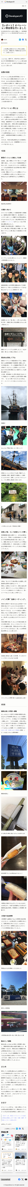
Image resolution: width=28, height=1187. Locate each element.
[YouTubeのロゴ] (26, 1179)
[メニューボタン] (2, 1)
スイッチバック (9, 222)
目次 (23, 6)
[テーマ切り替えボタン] (26, 2)
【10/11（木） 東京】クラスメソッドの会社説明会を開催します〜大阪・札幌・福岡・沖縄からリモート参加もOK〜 (14, 1118)
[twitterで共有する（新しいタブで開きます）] (26, 40)
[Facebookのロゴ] (19, 1179)
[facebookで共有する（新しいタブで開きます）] (23, 40)
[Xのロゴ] (23, 1179)
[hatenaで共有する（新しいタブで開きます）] (20, 40)
